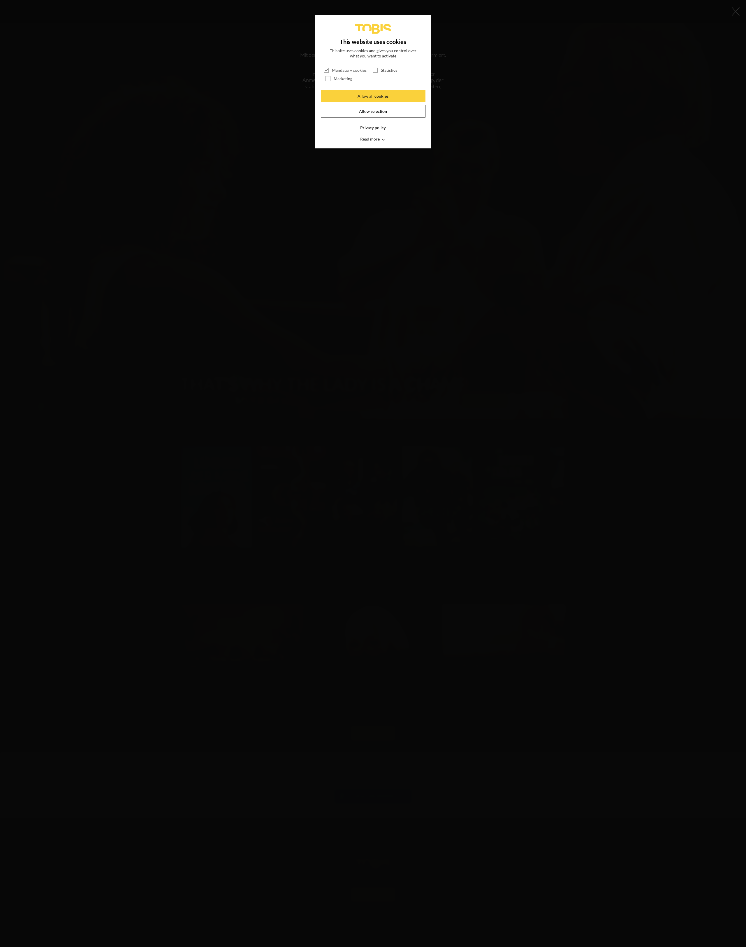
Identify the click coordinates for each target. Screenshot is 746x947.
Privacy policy (373, 127)
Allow (373, 96)
